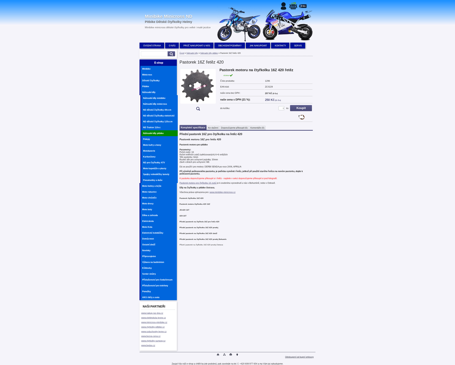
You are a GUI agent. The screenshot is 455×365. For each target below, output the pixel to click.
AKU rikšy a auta (150, 297)
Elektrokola (148, 221)
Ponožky (146, 291)
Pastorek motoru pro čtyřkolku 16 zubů (198, 183)
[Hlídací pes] (301, 119)
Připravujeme (149, 256)
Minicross (147, 74)
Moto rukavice (149, 192)
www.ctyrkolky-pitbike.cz (153, 327)
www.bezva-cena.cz (150, 336)
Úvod (182, 53)
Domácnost (148, 239)
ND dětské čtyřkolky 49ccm (157, 110)
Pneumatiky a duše (152, 180)
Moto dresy (148, 203)
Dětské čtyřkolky (151, 80)
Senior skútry (149, 274)
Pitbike (145, 86)
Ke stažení (213, 128)
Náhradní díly (149, 92)
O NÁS (172, 45)
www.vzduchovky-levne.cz (154, 331)
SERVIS (298, 45)
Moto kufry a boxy (152, 145)
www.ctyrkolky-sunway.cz (153, 341)
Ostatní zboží (148, 244)
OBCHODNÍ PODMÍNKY (230, 45)
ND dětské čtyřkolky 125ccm (158, 121)
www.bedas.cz (148, 345)
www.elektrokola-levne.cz (153, 318)
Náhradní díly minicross (155, 104)
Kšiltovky (147, 268)
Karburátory (149, 157)
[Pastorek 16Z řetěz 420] (198, 90)
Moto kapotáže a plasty (154, 168)
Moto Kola (147, 227)
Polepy (146, 139)
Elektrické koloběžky (152, 233)
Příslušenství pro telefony (155, 285)
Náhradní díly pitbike (153, 133)
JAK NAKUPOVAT (258, 45)
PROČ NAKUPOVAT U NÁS (196, 45)
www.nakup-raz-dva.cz (152, 313)
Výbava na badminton (153, 262)
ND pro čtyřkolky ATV (154, 162)
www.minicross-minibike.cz (154, 322)
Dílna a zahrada (150, 215)
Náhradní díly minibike (154, 98)
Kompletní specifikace (193, 127)
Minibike (146, 69)
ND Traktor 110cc (152, 127)
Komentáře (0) (257, 128)
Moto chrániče (149, 198)
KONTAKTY (280, 45)
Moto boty (147, 209)
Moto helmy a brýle (151, 186)
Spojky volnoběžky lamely (156, 174)
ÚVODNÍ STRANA (152, 45)
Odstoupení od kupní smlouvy (299, 357)
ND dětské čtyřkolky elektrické (159, 116)
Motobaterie (149, 151)
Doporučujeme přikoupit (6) (234, 128)
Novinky (146, 250)
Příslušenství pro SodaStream (157, 280)
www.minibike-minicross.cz (222, 192)
